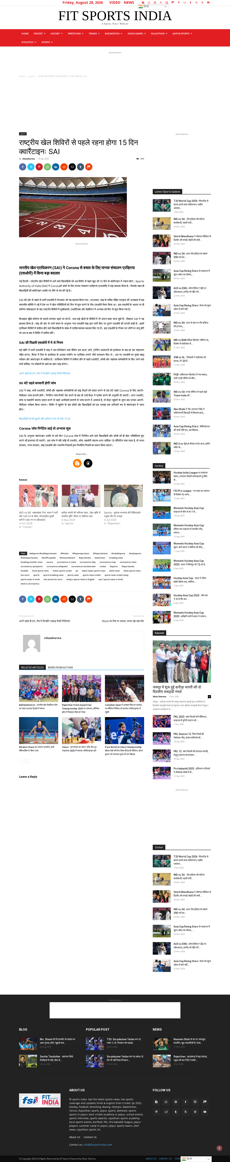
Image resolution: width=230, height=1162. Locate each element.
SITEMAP (179, 1158)
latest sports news (132, 570)
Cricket (38, 33)
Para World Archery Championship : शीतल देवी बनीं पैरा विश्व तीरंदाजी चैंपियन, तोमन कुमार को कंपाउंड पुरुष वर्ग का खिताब (124, 751)
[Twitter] (196, 2)
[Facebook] (161, 2)
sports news (73, 575)
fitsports (114, 566)
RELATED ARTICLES (32, 667)
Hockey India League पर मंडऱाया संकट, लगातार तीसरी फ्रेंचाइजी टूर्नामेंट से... (191, 476)
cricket (103, 566)
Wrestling (74, 33)
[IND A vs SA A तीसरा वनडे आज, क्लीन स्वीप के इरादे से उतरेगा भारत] (162, 448)
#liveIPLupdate (49, 557)
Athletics (27, 42)
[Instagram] (166, 2)
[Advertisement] (115, 63)
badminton (100, 557)
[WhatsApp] (47, 166)
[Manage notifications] (219, 1148)
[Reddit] (184, 2)
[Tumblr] (190, 2)
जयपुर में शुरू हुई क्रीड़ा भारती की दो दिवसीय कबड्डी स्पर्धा (177, 689)
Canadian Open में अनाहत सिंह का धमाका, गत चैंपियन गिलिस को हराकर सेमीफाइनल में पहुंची (123, 708)
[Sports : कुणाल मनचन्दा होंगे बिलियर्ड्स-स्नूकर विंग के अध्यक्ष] (123, 496)
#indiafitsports (118, 553)
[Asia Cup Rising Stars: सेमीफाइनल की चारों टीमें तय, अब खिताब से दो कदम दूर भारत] (162, 431)
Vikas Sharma (159, 696)
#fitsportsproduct (80, 553)
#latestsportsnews (29, 557)
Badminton (112, 33)
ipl (77, 570)
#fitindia (64, 553)
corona (49, 562)
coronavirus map (108, 562)
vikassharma (28, 158)
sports (46, 42)
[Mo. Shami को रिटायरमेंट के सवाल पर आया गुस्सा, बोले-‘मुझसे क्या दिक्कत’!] (28, 1043)
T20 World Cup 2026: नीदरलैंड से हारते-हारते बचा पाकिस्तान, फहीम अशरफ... (191, 204)
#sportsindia (85, 557)
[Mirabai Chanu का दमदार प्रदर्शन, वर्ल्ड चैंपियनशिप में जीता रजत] (38, 730)
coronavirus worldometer (83, 566)
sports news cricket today (116, 575)
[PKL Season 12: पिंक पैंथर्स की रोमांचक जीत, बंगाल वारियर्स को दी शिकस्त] (162, 738)
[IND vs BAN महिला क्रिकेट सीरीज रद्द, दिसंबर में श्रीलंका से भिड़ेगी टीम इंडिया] (162, 344)
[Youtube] (208, 2)
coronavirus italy (88, 562)
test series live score (53, 579)
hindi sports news (40, 570)
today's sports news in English (80, 579)
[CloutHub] (149, 2)
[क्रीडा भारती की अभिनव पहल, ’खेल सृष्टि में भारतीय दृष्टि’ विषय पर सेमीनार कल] (80, 496)
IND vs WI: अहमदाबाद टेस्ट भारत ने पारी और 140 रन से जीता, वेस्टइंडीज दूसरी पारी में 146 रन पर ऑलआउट (38, 516)
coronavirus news (128, 562)
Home (25, 33)
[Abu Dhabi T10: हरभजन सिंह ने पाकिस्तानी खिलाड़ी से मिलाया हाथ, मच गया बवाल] (162, 413)
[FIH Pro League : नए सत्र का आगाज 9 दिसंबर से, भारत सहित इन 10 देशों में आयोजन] (162, 495)
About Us (74, 1137)
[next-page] (27, 761)
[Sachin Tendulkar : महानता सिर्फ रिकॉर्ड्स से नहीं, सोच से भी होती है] (28, 1061)
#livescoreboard (67, 557)
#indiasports (135, 553)
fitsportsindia (128, 566)
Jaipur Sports (181, 33)
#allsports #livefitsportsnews (43, 553)
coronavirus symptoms (32, 566)
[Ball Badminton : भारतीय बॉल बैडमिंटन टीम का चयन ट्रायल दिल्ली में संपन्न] (38, 688)
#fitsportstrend (100, 553)
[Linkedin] (55, 166)
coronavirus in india (66, 562)
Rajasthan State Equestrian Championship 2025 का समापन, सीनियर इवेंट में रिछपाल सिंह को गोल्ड (80, 708)
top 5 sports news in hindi (110, 579)
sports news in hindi (30, 579)
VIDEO (114, 2)
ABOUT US (151, 1158)
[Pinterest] (178, 2)
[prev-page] (21, 761)
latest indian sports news (93, 570)
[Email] (72, 166)
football (24, 570)
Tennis (93, 33)
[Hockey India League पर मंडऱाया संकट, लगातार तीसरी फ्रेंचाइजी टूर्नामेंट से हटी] (162, 477)
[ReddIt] (64, 166)
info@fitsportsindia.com (97, 1144)
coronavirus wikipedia (57, 566)
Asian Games (135, 33)
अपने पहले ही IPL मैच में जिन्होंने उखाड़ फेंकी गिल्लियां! (44, 373)
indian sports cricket (62, 570)
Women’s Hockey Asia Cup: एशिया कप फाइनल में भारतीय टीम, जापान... (189, 529)
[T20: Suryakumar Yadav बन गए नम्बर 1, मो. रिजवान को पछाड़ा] (95, 1043)
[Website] (202, 2)
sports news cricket (92, 575)
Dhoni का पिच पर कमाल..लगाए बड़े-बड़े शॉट (123, 621)
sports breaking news (53, 575)
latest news (114, 570)
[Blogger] (143, 2)
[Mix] (172, 2)
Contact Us (90, 1137)
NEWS (129, 2)
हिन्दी (146, 6)
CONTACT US (165, 1158)
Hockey (55, 33)
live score (25, 575)
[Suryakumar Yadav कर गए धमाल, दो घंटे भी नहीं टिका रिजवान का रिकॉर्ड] (95, 1061)
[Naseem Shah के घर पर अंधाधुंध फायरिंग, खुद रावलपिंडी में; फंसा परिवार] (162, 1043)
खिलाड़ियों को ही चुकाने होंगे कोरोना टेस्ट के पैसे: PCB (44, 418)
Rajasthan (158, 33)
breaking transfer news (31, 562)
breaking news (116, 557)
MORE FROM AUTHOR (60, 667)
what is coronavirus (30, 583)
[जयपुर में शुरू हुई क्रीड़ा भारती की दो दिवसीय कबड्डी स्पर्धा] (182, 661)
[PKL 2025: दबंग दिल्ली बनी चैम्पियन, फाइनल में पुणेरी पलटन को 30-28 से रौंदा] (162, 721)
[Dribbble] (155, 2)
